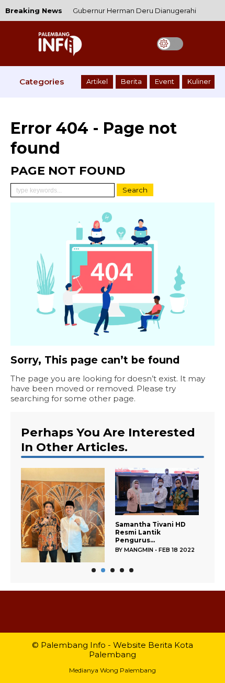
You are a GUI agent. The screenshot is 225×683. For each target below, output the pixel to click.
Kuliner (199, 82)
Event (164, 82)
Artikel (97, 82)
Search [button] (135, 190)
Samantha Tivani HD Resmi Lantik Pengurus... (150, 532)
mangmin (138, 550)
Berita (131, 82)
